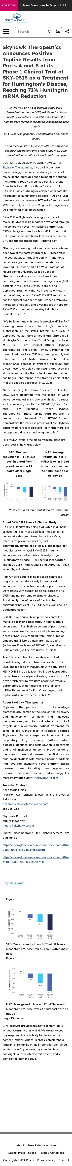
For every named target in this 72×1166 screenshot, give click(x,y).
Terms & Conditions (51, 1152)
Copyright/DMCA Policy (18, 1160)
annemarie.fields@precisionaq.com (25, 804)
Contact (64, 1160)
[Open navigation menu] (6, 31)
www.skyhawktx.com (44, 777)
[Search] (50, 31)
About (20, 1145)
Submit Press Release (22, 1152)
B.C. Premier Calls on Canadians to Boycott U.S (33, 5)
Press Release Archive (41, 1145)
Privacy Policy (46, 1160)
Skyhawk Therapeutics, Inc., (21, 167)
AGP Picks (9, 5)
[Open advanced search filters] (58, 31)
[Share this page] (67, 31)
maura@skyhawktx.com (18, 825)
